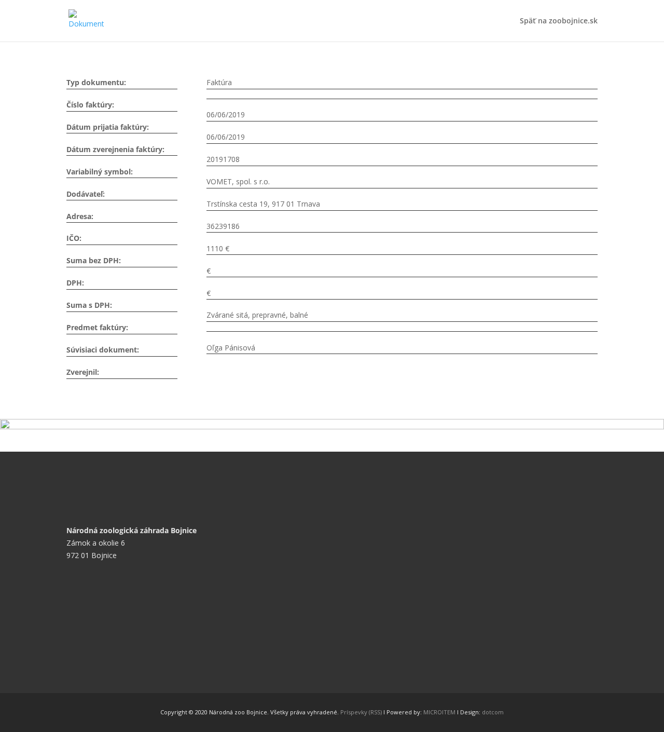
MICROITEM (439, 712)
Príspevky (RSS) (361, 712)
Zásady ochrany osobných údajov (130, 672)
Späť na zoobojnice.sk (559, 21)
